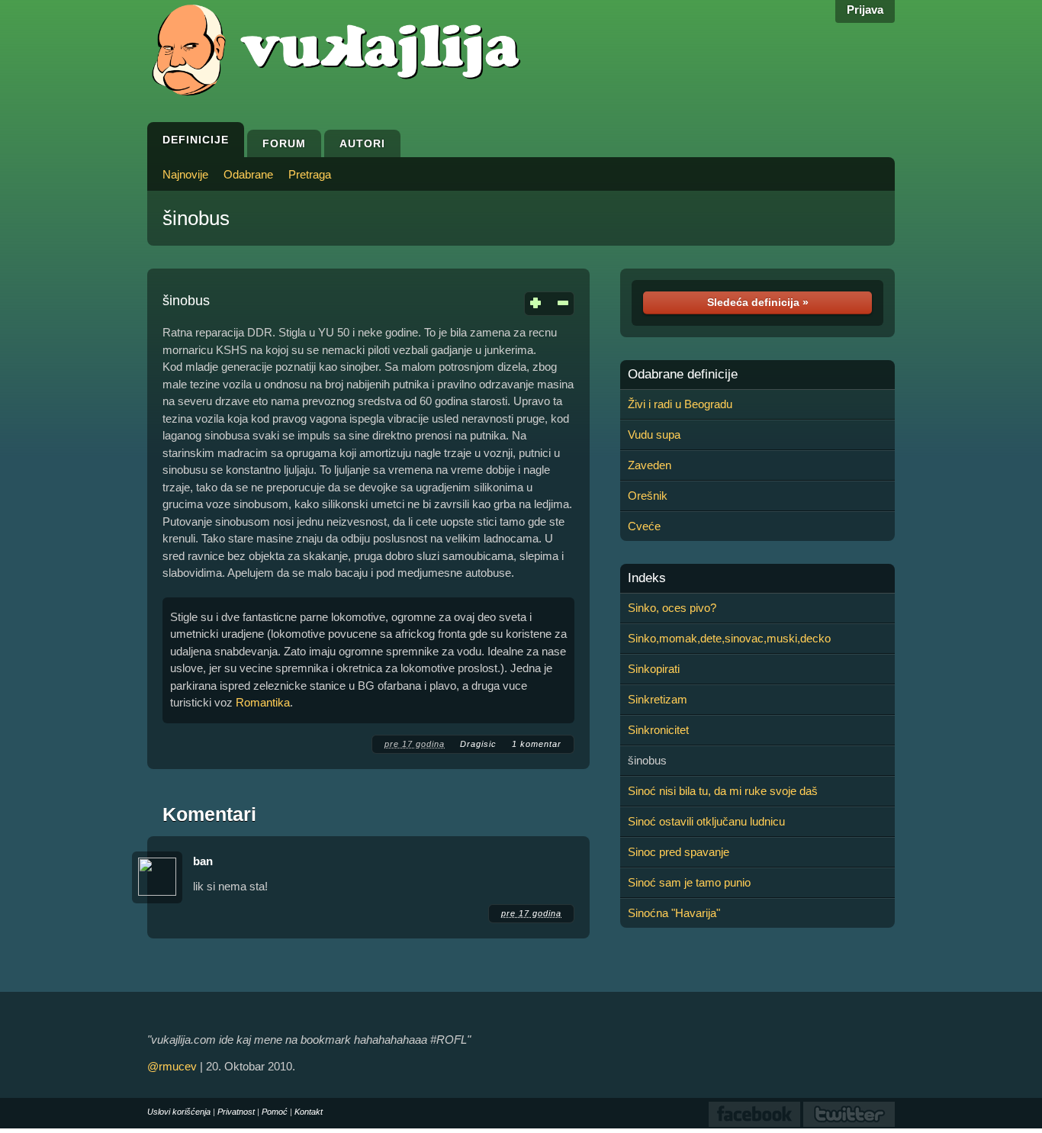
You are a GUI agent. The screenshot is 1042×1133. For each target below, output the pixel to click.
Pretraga (309, 174)
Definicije (195, 140)
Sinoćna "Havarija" (674, 912)
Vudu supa (654, 434)
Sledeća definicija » (758, 302)
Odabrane (248, 174)
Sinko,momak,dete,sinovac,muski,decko (729, 638)
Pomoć (275, 1111)
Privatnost (236, 1111)
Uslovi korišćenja (179, 1111)
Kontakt (308, 1111)
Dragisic (478, 743)
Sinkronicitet (658, 729)
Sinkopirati (654, 668)
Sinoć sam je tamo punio (689, 882)
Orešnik (647, 495)
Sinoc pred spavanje (678, 851)
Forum (284, 143)
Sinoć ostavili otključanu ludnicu (706, 821)
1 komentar (536, 743)
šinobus (196, 218)
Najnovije (185, 174)
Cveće (644, 526)
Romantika (263, 702)
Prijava (865, 9)
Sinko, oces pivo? (672, 607)
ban (203, 861)
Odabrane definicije (683, 374)
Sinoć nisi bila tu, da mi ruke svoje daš (723, 790)
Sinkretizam (657, 699)
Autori (362, 143)
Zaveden (649, 465)
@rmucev (172, 1066)
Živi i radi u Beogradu (680, 404)
